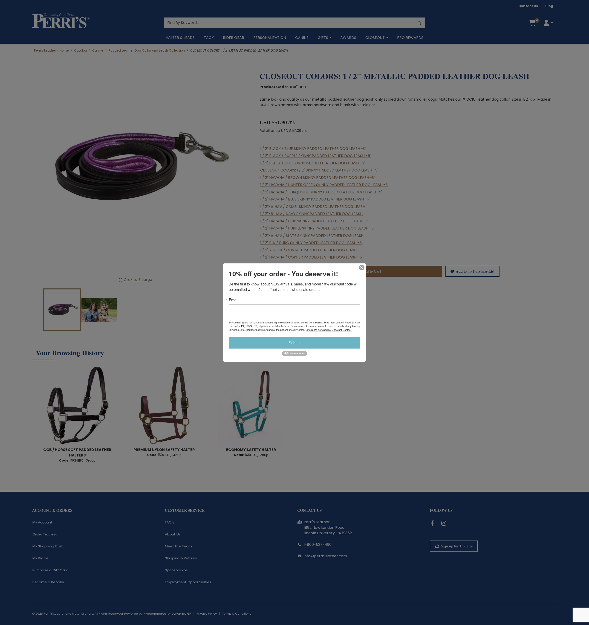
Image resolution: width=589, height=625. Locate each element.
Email (233, 300)
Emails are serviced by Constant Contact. (329, 329)
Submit (294, 342)
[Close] (361, 267)
